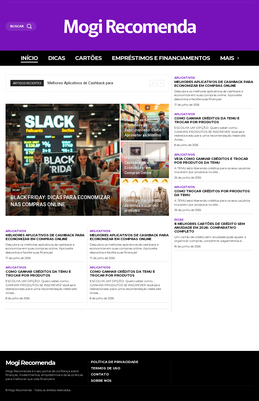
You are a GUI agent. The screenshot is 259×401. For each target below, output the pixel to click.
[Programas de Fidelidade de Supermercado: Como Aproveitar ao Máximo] (145, 122)
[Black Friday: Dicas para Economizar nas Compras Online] (63, 160)
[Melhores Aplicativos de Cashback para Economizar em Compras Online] (145, 159)
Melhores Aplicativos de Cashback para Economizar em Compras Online (45, 237)
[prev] (153, 83)
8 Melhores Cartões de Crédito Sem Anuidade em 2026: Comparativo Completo (209, 227)
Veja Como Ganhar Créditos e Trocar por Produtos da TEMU (211, 160)
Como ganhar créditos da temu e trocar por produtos (38, 273)
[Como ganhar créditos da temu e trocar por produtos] (145, 197)
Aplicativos (16, 231)
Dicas (16, 190)
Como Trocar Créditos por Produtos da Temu (212, 193)
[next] (161, 83)
